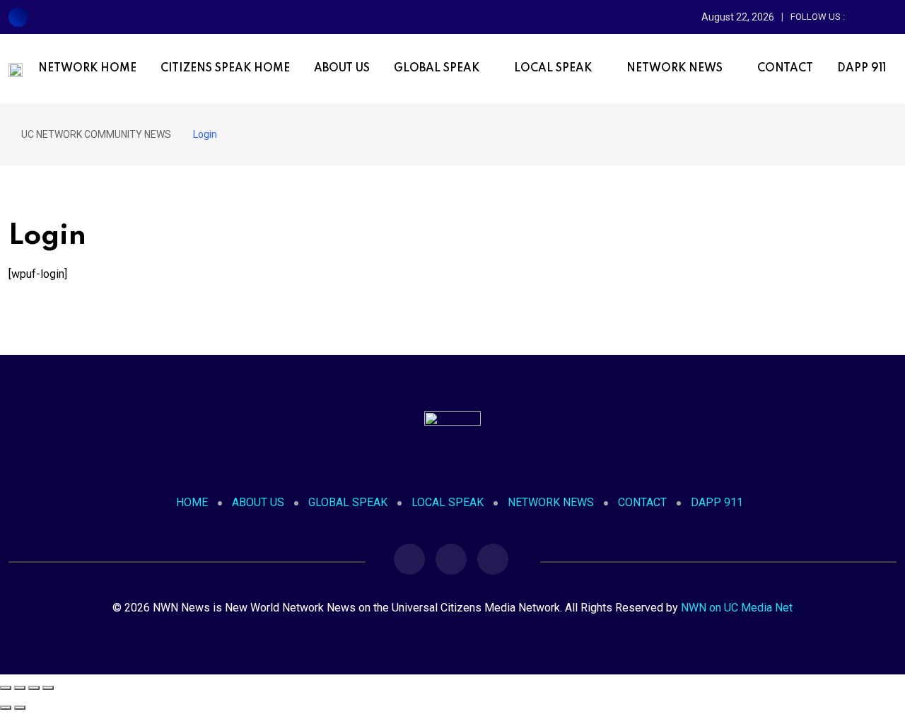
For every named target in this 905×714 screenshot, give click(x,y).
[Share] (34, 688)
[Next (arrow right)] (19, 708)
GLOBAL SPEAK (436, 68)
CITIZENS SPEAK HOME (225, 68)
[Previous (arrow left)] (5, 708)
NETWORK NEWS (674, 68)
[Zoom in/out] (5, 688)
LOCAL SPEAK (553, 68)
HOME (192, 502)
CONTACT (785, 68)
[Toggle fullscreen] (19, 688)
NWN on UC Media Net (737, 607)
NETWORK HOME (87, 68)
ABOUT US (342, 68)
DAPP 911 (861, 68)
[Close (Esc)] (48, 688)
